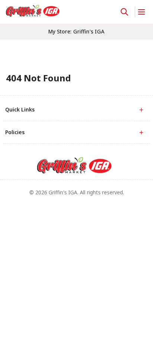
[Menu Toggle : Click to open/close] (141, 12)
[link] (32, 11)
